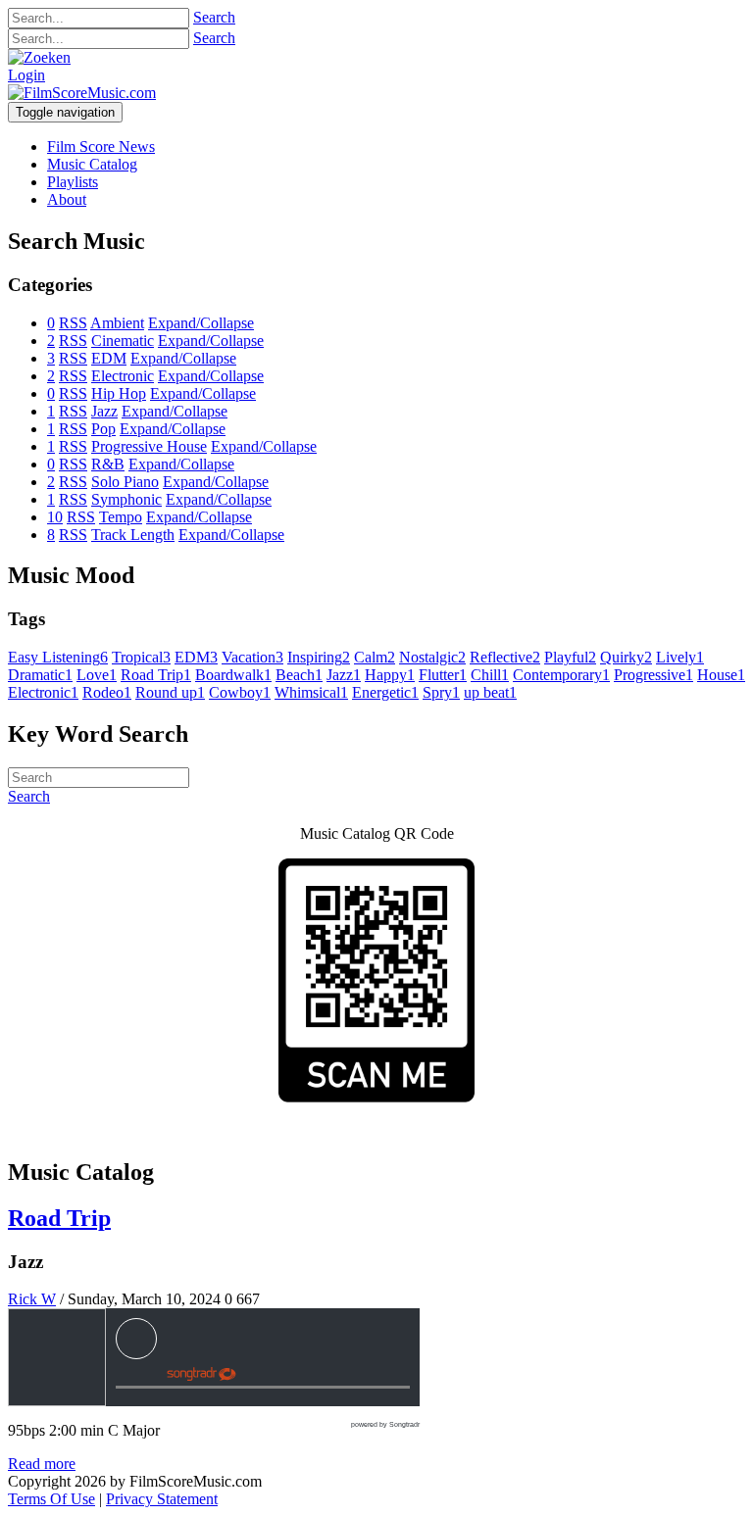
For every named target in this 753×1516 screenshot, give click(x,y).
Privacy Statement (162, 1499)
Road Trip (59, 1218)
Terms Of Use (51, 1499)
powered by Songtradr (385, 1424)
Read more (41, 1463)
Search (214, 17)
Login (26, 75)
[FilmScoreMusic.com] (82, 92)
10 (55, 517)
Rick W (32, 1299)
